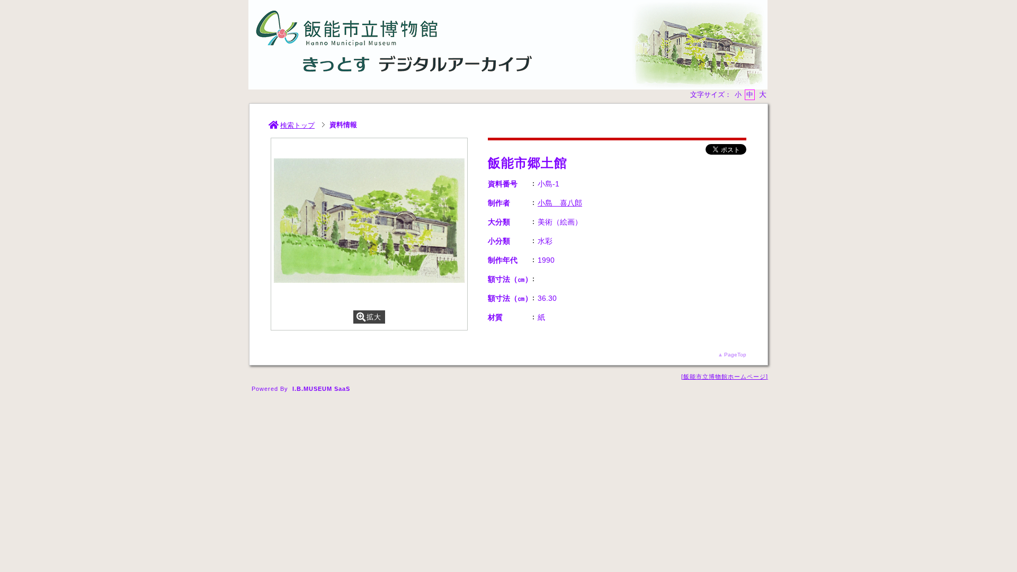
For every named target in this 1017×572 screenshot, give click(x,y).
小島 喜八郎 (560, 203)
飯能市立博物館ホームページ (724, 376)
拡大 (374, 317)
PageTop (735, 355)
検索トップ (297, 125)
